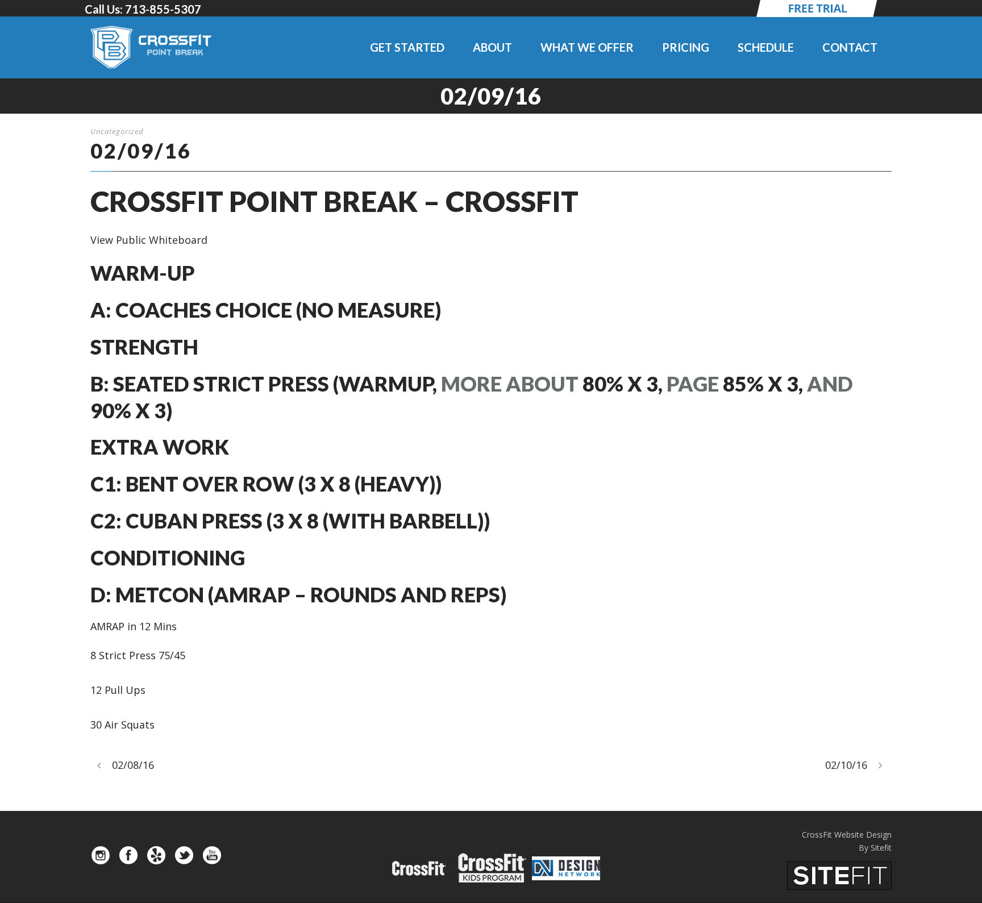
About (492, 47)
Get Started (407, 47)
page (693, 383)
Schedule (766, 47)
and (830, 383)
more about (510, 383)
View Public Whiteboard (148, 240)
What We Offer (587, 47)
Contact (849, 47)
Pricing (685, 47)
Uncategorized (117, 131)
